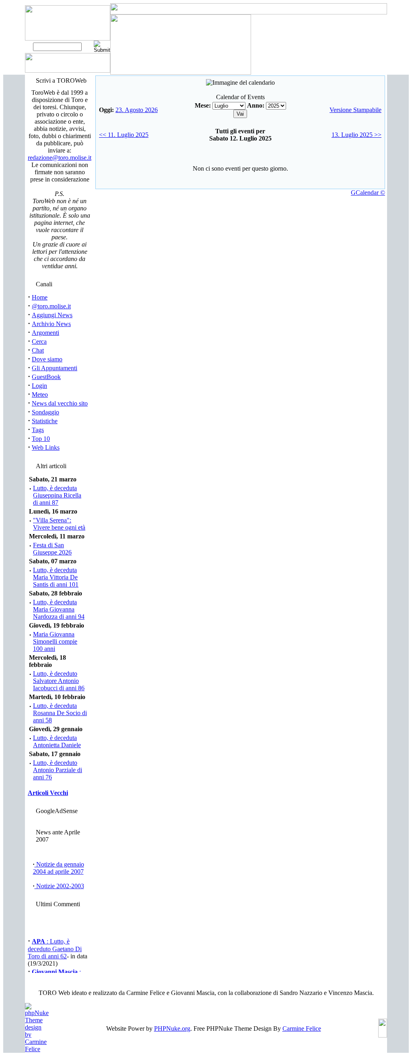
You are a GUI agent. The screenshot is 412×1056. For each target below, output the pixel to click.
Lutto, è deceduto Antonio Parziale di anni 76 (57, 770)
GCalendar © (368, 192)
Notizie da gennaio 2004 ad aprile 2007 (58, 868)
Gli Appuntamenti (54, 368)
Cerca (39, 341)
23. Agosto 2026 (136, 109)
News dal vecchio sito (60, 403)
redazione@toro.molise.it (59, 157)
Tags (38, 429)
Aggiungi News (52, 315)
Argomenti (45, 332)
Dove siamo (47, 359)
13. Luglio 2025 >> (356, 134)
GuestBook (46, 376)
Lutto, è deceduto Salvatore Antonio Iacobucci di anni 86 (58, 680)
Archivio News (51, 323)
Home (39, 297)
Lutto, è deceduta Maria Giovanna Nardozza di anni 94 (58, 609)
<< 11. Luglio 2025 (123, 134)
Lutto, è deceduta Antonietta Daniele (57, 741)
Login (39, 385)
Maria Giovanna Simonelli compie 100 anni (55, 641)
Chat (38, 350)
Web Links (46, 447)
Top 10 (41, 438)
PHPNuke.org (172, 1028)
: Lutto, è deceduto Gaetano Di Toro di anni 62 (55, 947)
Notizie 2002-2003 (59, 886)
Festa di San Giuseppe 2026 (52, 549)
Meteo (40, 394)
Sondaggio (45, 412)
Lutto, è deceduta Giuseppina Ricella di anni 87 (57, 495)
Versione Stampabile (355, 109)
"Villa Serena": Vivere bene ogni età (59, 524)
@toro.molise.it (51, 306)
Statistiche (45, 421)
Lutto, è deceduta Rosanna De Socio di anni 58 (60, 713)
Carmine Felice (301, 1028)
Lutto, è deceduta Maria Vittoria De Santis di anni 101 (55, 577)
